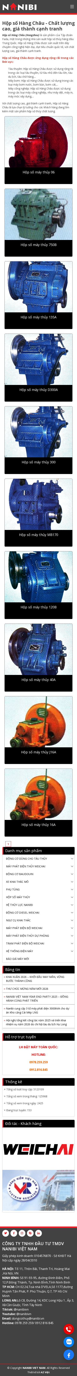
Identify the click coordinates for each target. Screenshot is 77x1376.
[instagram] (22, 1233)
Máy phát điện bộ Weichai (24, 928)
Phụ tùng (13, 889)
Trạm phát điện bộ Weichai (25, 943)
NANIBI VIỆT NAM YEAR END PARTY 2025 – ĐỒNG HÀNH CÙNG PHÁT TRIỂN (37, 994)
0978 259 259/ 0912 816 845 (34, 1323)
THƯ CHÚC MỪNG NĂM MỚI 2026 (27, 985)
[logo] (19, 6)
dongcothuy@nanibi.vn (28, 1318)
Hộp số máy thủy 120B (39, 607)
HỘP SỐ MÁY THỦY (18, 897)
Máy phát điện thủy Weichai (25, 866)
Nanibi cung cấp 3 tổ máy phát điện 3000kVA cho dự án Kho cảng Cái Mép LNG (37, 1006)
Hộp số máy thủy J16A (38, 752)
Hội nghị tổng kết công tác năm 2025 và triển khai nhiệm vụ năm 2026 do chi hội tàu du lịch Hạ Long (36, 1018)
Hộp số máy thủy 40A (38, 680)
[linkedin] (38, 1233)
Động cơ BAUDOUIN (19, 874)
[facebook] (13, 1233)
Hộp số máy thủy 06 (39, 172)
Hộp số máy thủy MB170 (38, 535)
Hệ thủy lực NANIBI (19, 905)
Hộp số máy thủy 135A (38, 317)
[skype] (30, 1233)
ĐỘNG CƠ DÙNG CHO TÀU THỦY (26, 858)
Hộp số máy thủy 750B (39, 245)
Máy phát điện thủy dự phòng (27, 935)
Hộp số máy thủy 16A (38, 825)
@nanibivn (21, 1309)
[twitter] (5, 1233)
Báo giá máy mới (17, 959)
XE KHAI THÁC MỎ (17, 881)
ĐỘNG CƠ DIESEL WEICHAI (22, 912)
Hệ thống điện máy (19, 951)
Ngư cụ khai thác (18, 920)
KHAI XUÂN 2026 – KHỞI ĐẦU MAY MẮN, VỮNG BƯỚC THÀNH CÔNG (35, 975)
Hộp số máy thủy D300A (38, 390)
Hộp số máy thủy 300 (39, 462)
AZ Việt (45, 1372)
